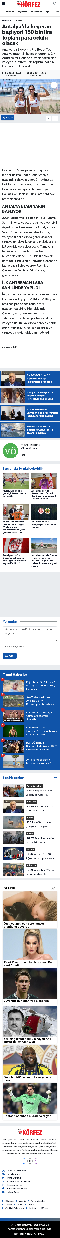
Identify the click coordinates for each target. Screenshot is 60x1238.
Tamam (41, 1234)
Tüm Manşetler (14, 1185)
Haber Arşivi (13, 1192)
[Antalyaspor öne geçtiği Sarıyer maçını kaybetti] (16, 481)
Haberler (7, 21)
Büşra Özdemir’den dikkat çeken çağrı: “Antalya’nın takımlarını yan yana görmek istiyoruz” (14, 527)
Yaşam (30, 850)
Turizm (8, 1204)
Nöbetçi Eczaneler (16, 1171)
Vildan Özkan (29, 448)
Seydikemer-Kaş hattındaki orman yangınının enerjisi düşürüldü (40, 841)
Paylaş (9, 118)
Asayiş (22, 1201)
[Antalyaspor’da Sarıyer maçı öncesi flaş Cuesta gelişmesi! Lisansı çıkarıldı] (44, 481)
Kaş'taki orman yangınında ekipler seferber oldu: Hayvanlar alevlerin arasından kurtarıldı (40, 825)
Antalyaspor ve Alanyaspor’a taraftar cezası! (43, 524)
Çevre (30, 818)
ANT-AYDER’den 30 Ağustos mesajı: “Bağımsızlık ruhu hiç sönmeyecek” (41, 809)
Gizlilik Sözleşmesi (14, 1208)
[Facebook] (24, 1161)
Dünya (31, 1204)
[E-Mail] (23, 455)
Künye (44, 1208)
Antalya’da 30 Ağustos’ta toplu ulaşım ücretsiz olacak (40, 856)
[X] (30, 1161)
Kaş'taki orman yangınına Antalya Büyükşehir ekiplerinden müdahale (40, 793)
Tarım (20, 1204)
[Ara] (55, 4)
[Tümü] (55, 777)
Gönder (9, 656)
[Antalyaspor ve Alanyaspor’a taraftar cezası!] (44, 512)
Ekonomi (36, 11)
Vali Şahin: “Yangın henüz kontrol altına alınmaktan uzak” (40, 872)
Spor (49, 11)
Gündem (8, 11)
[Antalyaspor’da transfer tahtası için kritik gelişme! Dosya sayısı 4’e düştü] (16, 545)
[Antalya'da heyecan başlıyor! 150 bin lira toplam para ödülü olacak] (30, 96)
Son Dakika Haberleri (17, 1188)
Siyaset (22, 11)
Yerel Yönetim (34, 786)
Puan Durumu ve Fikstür (19, 1181)
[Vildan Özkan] (10, 450)
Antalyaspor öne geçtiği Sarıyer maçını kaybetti (15, 493)
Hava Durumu (13, 1174)
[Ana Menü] (3, 3)
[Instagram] (35, 1161)
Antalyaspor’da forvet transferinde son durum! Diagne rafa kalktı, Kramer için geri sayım (44, 560)
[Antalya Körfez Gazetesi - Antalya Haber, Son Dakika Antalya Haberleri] (28, 3)
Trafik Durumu (14, 1178)
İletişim (32, 1208)
